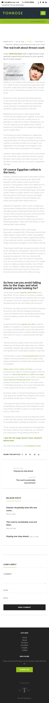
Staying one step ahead (23, 471)
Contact (24, 650)
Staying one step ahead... (18, 536)
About (24, 640)
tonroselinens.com (38, 21)
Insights (24, 648)
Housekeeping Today (32, 446)
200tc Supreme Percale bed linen (16, 380)
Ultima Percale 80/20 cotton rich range (28, 374)
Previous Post (18, 468)
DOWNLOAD (24, 669)
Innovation (24, 645)
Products (24, 643)
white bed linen (15, 54)
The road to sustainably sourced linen (25, 481)
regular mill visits (28, 324)
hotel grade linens (30, 356)
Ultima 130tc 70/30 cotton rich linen (17, 369)
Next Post (32, 477)
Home (24, 638)
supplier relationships (28, 292)
